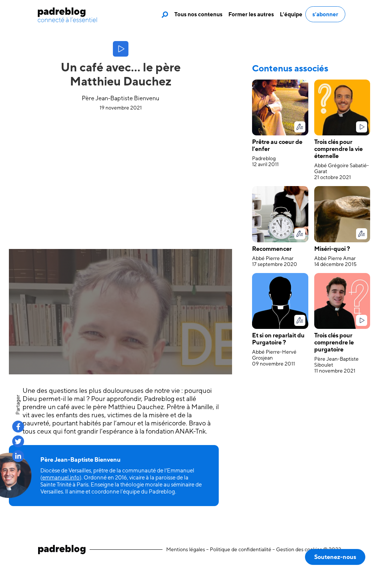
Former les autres (251, 14)
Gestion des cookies (299, 549)
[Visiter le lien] (67, 14)
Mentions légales (185, 549)
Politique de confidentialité (240, 549)
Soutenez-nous (335, 556)
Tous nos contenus (198, 14)
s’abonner (325, 14)
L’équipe (291, 14)
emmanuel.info (61, 477)
